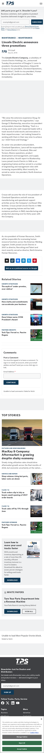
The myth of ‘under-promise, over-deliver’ (14, 287)
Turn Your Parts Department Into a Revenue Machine (21, 600)
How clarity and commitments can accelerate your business (15, 303)
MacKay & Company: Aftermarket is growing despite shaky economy (18, 455)
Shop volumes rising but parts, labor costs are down (15, 477)
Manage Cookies (22, 737)
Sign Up (7, 692)
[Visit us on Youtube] (17, 703)
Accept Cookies (22, 749)
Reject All (22, 743)
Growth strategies (10, 284)
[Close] (41, 719)
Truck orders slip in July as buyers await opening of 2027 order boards (14, 495)
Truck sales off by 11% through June (15, 510)
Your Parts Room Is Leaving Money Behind (20, 605)
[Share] (18, 261)
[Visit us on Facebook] (2, 703)
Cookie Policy (34, 732)
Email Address (9, 371)
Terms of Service (12, 29)
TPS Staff (11, 50)
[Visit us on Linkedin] (12, 703)
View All (29, 611)
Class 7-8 (5, 490)
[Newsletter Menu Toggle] (41, 3)
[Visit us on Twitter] (8, 703)
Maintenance (9, 38)
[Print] (7, 261)
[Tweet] (29, 261)
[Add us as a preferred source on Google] (12, 261)
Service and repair (9, 474)
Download (12, 580)
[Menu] (3, 3)
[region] (22, 734)
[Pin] (34, 261)
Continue (11, 382)
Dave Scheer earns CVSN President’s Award (12, 318)
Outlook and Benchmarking (13, 448)
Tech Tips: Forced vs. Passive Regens (14, 333)
